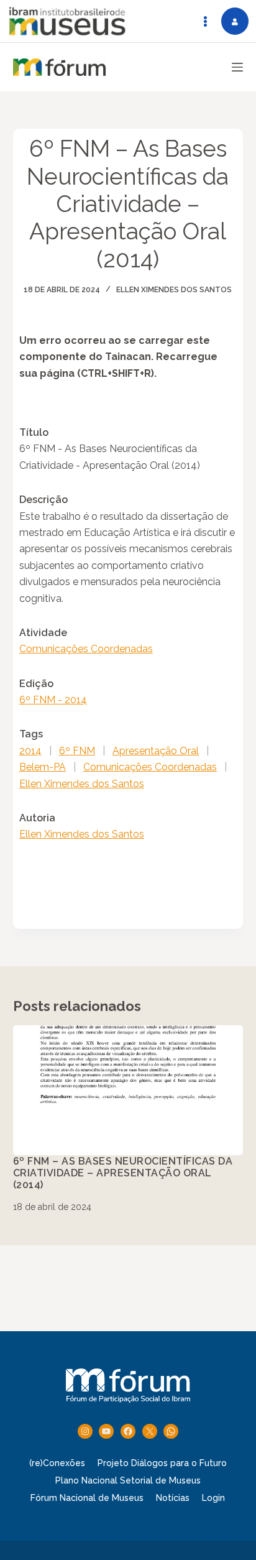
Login (213, 1498)
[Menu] (237, 67)
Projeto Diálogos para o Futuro (162, 1463)
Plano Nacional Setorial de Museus (128, 1480)
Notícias (173, 1498)
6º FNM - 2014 (53, 700)
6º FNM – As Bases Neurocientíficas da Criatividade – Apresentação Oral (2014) (123, 1173)
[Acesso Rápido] (205, 21)
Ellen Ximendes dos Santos (174, 289)
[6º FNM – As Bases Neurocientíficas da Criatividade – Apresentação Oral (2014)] (128, 1090)
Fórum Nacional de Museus (87, 1498)
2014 (30, 751)
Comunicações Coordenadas (86, 649)
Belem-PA (42, 767)
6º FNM (77, 751)
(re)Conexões (57, 1463)
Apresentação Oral (155, 751)
